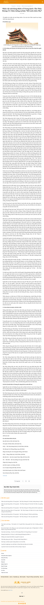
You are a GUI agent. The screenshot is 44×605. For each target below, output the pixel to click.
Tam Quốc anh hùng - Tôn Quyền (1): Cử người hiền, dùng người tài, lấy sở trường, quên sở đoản (22, 524)
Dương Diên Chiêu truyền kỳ (6, 555)
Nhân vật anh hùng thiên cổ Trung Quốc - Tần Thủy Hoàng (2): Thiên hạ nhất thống (19, 514)
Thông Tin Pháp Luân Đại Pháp (32, 576)
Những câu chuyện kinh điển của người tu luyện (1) (12, 537)
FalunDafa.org (16, 576)
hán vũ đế (3, 559)
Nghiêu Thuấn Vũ (4, 564)
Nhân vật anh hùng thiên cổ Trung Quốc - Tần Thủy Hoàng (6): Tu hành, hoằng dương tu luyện (21, 501)
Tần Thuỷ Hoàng (4, 568)
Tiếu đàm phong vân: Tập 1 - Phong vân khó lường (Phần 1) (14, 539)
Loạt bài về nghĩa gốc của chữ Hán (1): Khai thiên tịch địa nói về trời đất (17, 544)
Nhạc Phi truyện (4, 566)
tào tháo (3, 570)
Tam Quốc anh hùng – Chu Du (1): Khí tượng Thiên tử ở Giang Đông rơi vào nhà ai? (19, 532)
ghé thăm (11, 590)
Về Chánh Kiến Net (5, 576)
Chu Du (2, 553)
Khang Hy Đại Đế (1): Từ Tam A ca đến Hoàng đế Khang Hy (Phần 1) (16, 534)
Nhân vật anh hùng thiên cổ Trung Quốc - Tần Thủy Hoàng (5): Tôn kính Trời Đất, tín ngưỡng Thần (22, 504)
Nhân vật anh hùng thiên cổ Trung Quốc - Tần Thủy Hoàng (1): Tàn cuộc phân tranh (19, 516)
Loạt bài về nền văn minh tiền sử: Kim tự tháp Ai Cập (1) (13, 546)
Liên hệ (10, 576)
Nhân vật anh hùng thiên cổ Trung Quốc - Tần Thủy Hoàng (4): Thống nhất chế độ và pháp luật (21, 507)
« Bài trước (5, 475)
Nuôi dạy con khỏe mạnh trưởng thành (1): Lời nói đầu (13, 541)
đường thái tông (4, 557)
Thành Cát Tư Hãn (4, 572)
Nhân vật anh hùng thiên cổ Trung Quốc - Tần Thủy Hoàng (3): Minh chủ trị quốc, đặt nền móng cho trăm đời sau (22, 511)
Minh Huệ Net (23, 576)
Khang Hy (3, 561)
